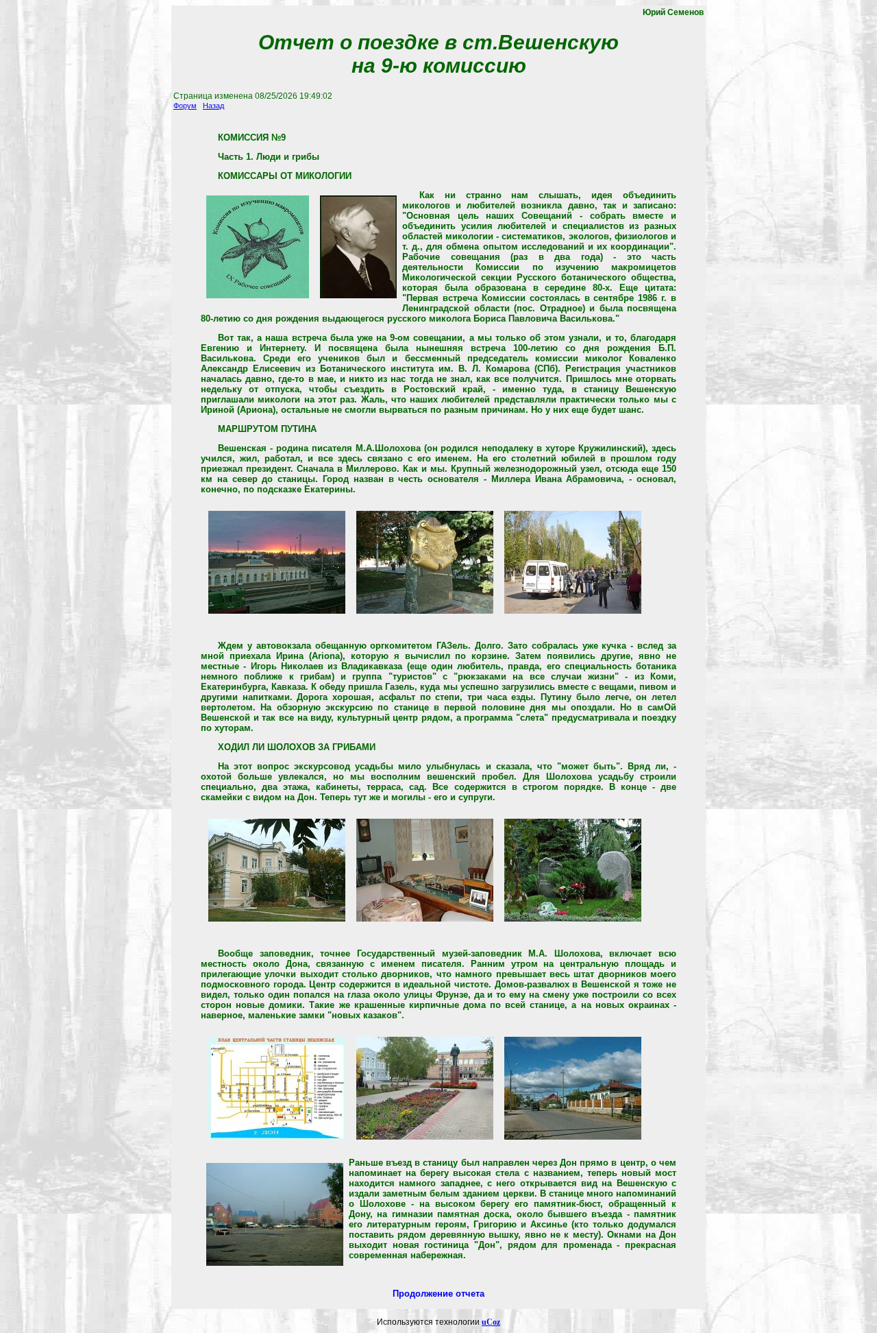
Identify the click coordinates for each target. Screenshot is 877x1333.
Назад (213, 105)
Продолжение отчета (438, 1293)
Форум (185, 105)
